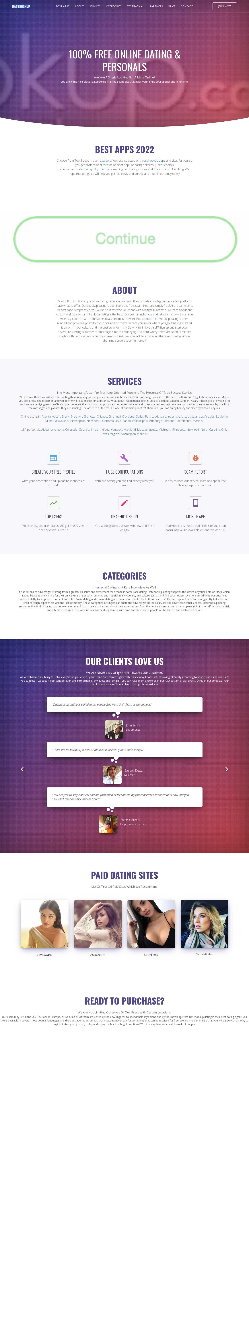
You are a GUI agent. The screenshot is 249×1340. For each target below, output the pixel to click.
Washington (128, 434)
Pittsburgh (155, 421)
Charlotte (89, 416)
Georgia (84, 430)
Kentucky (116, 430)
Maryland (130, 430)
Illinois (94, 430)
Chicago (102, 416)
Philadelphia (140, 421)
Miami (49, 421)
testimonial (135, 6)
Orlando (125, 421)
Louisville (222, 416)
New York (93, 421)
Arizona (59, 430)
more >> (198, 421)
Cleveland (128, 416)
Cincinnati (114, 416)
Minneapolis (77, 421)
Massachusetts (147, 430)
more (148, 319)
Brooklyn (76, 416)
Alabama (47, 430)
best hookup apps (153, 161)
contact (187, 6)
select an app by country (93, 169)
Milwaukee (61, 421)
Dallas (140, 416)
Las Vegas (191, 416)
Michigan (164, 430)
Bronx (65, 416)
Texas (105, 434)
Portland (168, 421)
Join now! (224, 6)
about (79, 6)
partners (156, 6)
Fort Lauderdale (155, 416)
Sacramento (184, 421)
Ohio (224, 430)
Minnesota (178, 430)
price (171, 6)
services (95, 6)
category (105, 161)
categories (114, 6)
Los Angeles (207, 416)
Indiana (104, 430)
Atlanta (46, 416)
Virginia (114, 434)
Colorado (71, 430)
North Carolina (210, 430)
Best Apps (62, 6)
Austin (56, 416)
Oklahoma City (110, 421)
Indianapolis (175, 416)
